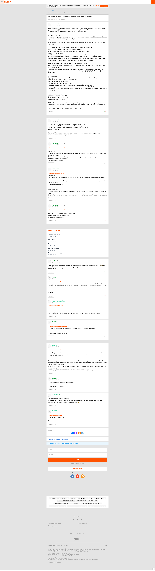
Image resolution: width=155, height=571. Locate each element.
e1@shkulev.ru (65, 558)
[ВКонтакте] (72, 433)
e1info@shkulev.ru (84, 559)
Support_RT (55, 143)
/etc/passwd (55, 24)
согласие (97, 5)
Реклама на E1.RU (83, 523)
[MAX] (75, 433)
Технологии (56, 12)
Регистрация (77, 468)
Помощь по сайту (53, 526)
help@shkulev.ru (58, 561)
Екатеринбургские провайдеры (67, 12)
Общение (50, 12)
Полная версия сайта (54, 523)
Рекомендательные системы (54, 562)
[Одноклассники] (79, 433)
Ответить (51, 111)
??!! (56, 394)
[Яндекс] (77, 476)
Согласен (104, 6)
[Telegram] (82, 433)
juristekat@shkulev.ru (93, 559)
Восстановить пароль (77, 463)
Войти (77, 459)
